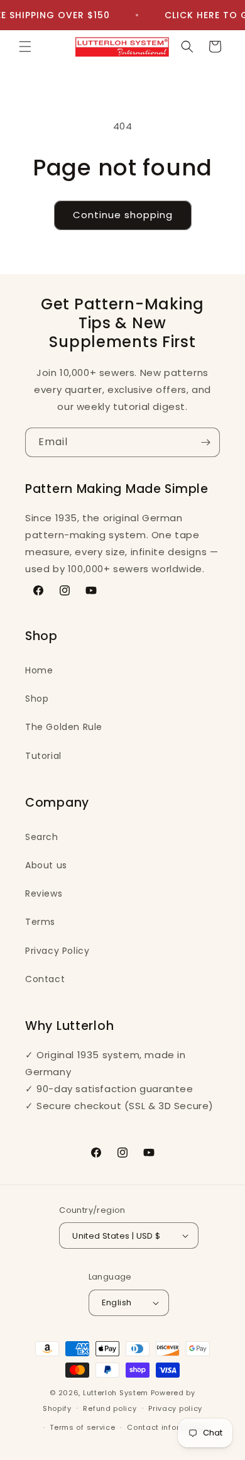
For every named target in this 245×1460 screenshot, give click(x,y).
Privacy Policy (57, 950)
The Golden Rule (63, 727)
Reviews (43, 893)
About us (46, 865)
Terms (40, 921)
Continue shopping (123, 214)
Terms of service (82, 1427)
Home (39, 670)
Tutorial (43, 755)
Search (41, 837)
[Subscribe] (205, 442)
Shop (36, 698)
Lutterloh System (115, 1393)
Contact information (167, 1427)
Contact (45, 979)
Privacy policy (175, 1408)
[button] (25, 46)
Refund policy (109, 1408)
